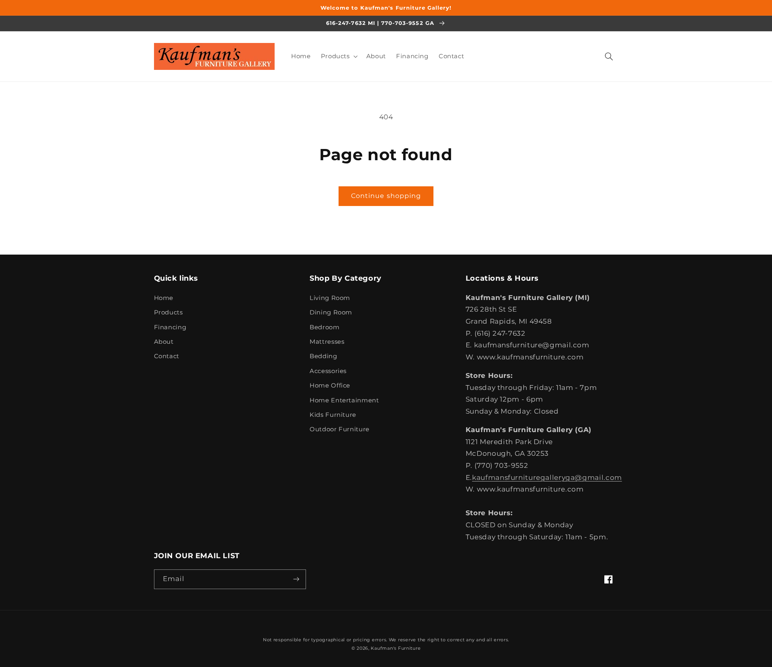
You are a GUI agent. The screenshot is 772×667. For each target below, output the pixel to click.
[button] (338, 56)
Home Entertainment (344, 400)
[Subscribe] (296, 579)
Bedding (323, 356)
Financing (170, 327)
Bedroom (324, 327)
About (164, 341)
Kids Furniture (333, 414)
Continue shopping (386, 196)
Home (164, 298)
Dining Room (331, 312)
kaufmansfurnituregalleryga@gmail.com (547, 477)
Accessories (328, 371)
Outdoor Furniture (340, 429)
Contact (166, 356)
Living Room (330, 298)
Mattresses (327, 341)
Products (168, 312)
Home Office (330, 385)
